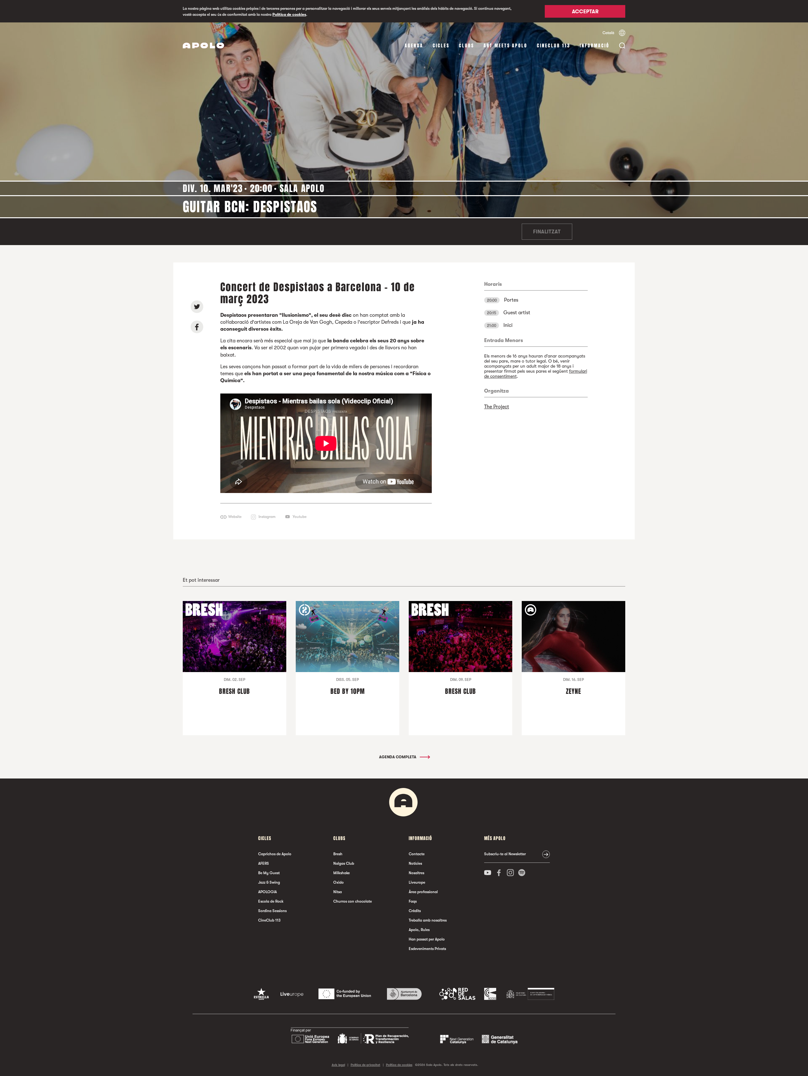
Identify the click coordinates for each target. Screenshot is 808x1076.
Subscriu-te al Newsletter (505, 854)
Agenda (414, 45)
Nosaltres (416, 873)
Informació (594, 45)
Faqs (413, 901)
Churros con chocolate (352, 901)
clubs (466, 45)
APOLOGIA (267, 892)
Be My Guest (269, 873)
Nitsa (337, 892)
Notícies (415, 863)
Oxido (338, 882)
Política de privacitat (365, 1065)
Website (234, 516)
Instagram (267, 516)
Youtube (299, 516)
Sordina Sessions (272, 911)
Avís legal (338, 1065)
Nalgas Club (343, 863)
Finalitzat (547, 232)
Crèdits (415, 911)
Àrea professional (423, 892)
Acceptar (585, 12)
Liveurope (417, 882)
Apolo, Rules (419, 930)
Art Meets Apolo (505, 45)
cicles (441, 45)
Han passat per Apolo (427, 939)
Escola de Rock (270, 901)
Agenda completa (398, 757)
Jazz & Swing (269, 882)
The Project (496, 407)
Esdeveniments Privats (427, 949)
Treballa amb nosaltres (428, 920)
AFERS (263, 863)
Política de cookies (289, 14)
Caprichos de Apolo (274, 854)
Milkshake (341, 873)
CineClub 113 (553, 45)
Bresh (337, 854)
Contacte (417, 854)
